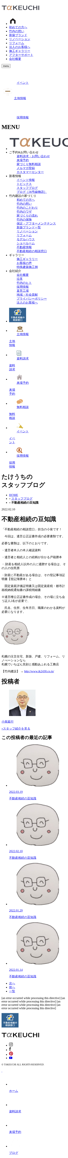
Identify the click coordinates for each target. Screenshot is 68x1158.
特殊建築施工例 (27, 267)
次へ (12, 983)
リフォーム (16, 43)
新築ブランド (18, 35)
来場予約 (23, 160)
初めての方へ (18, 27)
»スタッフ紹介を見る (16, 728)
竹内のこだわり (27, 207)
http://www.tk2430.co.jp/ (39, 671)
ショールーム (26, 243)
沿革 (20, 278)
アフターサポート (21, 54)
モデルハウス (26, 239)
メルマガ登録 (26, 168)
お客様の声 (24, 263)
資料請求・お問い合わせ (33, 156)
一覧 (12, 991)
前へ (12, 987)
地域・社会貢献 (27, 294)
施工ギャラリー (19, 51)
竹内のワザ (24, 211)
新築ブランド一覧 (29, 227)
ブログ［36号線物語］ (32, 191)
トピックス (24, 183)
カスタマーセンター (30, 172)
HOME (13, 495)
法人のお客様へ (19, 47)
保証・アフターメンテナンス (36, 223)
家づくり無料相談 (29, 164)
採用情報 (23, 117)
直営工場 (23, 290)
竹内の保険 (24, 219)
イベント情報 (26, 180)
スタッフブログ (27, 187)
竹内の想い (16, 31)
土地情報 (20, 98)
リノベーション (19, 39)
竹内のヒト (24, 282)
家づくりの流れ (27, 215)
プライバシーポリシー (32, 298)
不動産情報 (24, 247)
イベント (23, 82)
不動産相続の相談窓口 (32, 251)
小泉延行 (8, 721)
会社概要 (15, 58)
